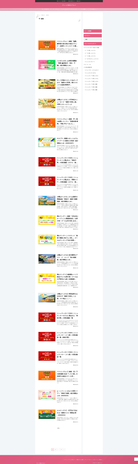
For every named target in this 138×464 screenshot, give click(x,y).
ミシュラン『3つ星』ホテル (92, 81)
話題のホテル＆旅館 (80, 459)
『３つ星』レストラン (91, 50)
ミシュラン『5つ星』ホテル (92, 75)
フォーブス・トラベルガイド (92, 70)
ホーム (65, 459)
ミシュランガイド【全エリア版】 (92, 47)
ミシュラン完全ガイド (71, 459)
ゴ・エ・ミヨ (88, 64)
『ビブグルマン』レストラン (92, 58)
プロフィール (95, 459)
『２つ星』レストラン (91, 53)
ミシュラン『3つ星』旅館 (91, 89)
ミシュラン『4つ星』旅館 (91, 87)
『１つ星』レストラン (91, 56)
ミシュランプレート (90, 61)
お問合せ (100, 459)
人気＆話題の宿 (88, 67)
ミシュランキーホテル (91, 72)
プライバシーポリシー (88, 459)
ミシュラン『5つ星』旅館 (91, 84)
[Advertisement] (58, 29)
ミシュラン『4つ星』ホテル (92, 78)
